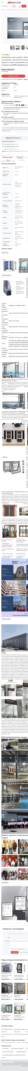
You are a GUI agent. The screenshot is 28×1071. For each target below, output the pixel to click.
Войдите (4, 151)
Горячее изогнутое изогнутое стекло (7, 1034)
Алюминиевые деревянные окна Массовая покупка (13, 1055)
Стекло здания (17, 1031)
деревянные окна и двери (19, 1029)
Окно (19, 9)
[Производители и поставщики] (14, 2)
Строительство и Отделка (11, 9)
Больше (3, 1057)
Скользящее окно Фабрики (17, 1048)
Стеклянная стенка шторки (20, 1034)
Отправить (14, 952)
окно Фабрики (5, 1048)
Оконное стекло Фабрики (8, 1051)
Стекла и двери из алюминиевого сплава (10, 1029)
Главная (3, 9)
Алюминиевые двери (21, 1051)
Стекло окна (4, 1031)
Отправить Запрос (13, 76)
